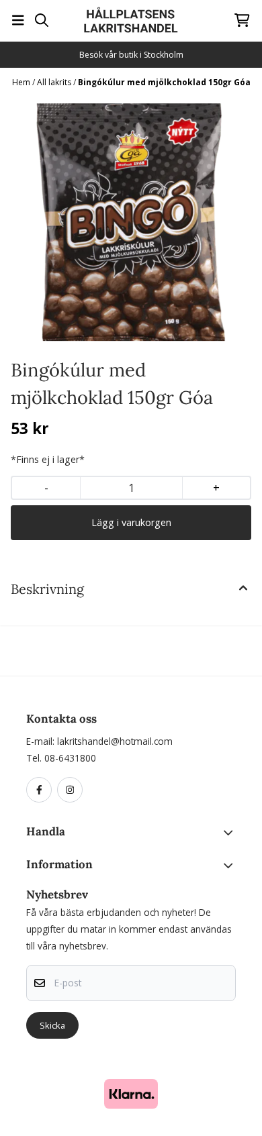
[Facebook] (41, 790)
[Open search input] (41, 20)
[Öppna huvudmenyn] (18, 20)
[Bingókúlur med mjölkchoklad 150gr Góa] (131, 222)
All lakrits (55, 82)
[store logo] (131, 20)
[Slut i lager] (131, 522)
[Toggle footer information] (231, 832)
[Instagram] (72, 790)
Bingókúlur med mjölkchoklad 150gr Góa (164, 82)
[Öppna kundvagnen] (242, 20)
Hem (22, 82)
